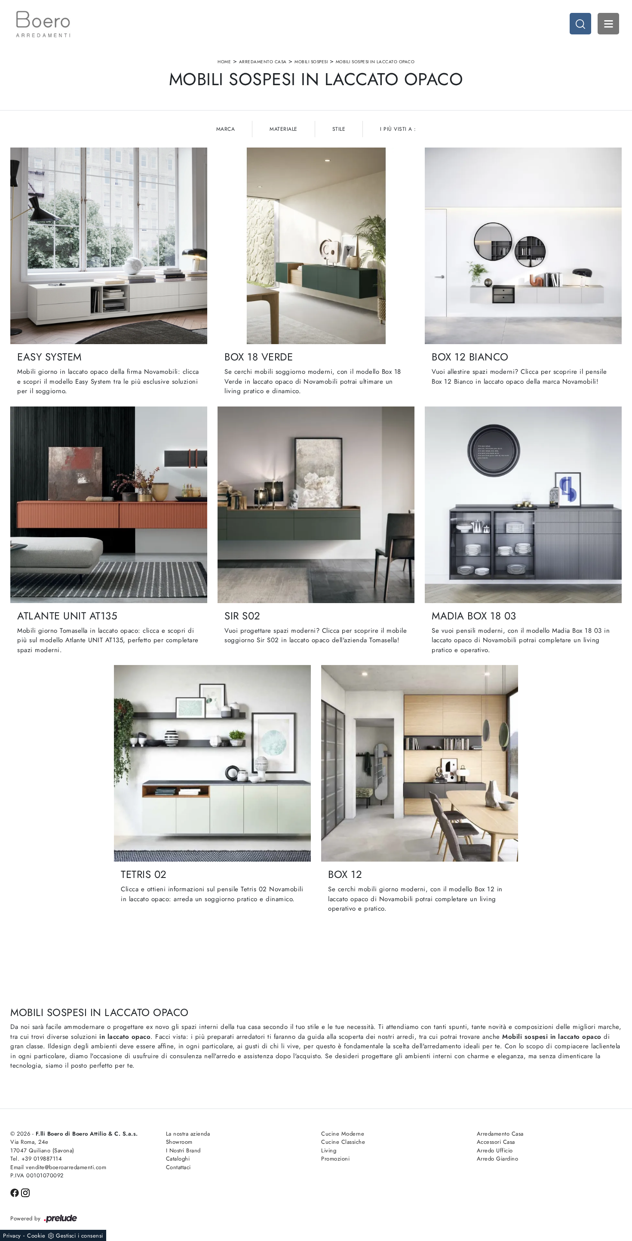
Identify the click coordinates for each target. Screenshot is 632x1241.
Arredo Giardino (497, 1159)
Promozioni (335, 1159)
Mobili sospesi (311, 62)
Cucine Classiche (343, 1142)
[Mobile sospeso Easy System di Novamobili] (108, 246)
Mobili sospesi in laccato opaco (375, 62)
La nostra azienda (188, 1134)
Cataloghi (178, 1159)
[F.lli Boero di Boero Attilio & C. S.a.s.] (43, 24)
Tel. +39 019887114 (36, 1159)
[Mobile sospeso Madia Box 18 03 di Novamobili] (523, 504)
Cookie (36, 1236)
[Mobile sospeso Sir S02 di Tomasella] (316, 504)
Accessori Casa (496, 1142)
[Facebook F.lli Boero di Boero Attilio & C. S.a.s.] (15, 1192)
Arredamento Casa (263, 62)
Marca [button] (225, 129)
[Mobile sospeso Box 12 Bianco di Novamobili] (523, 246)
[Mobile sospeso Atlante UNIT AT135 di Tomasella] (108, 504)
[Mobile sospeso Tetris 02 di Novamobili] (212, 763)
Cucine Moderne (342, 1134)
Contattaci (178, 1167)
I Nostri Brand (183, 1150)
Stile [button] (339, 129)
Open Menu (608, 23)
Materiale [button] (284, 129)
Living (328, 1150)
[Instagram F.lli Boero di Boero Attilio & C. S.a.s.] (25, 1192)
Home (224, 62)
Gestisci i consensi (79, 1236)
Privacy (12, 1236)
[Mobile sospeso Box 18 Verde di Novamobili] (316, 246)
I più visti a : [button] (398, 129)
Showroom (179, 1142)
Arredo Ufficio (495, 1150)
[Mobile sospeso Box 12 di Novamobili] (419, 763)
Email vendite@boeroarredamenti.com (58, 1167)
